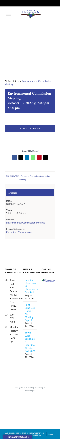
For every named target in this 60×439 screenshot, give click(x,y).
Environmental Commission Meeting (25, 222)
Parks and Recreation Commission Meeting (34, 178)
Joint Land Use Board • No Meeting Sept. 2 (30, 312)
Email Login (30, 390)
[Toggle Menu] (8, 14)
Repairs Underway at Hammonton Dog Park (30, 286)
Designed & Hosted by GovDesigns (30, 387)
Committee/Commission (19, 231)
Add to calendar (30, 128)
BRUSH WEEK (12, 176)
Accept (51, 434)
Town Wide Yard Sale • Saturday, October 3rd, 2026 (30, 342)
